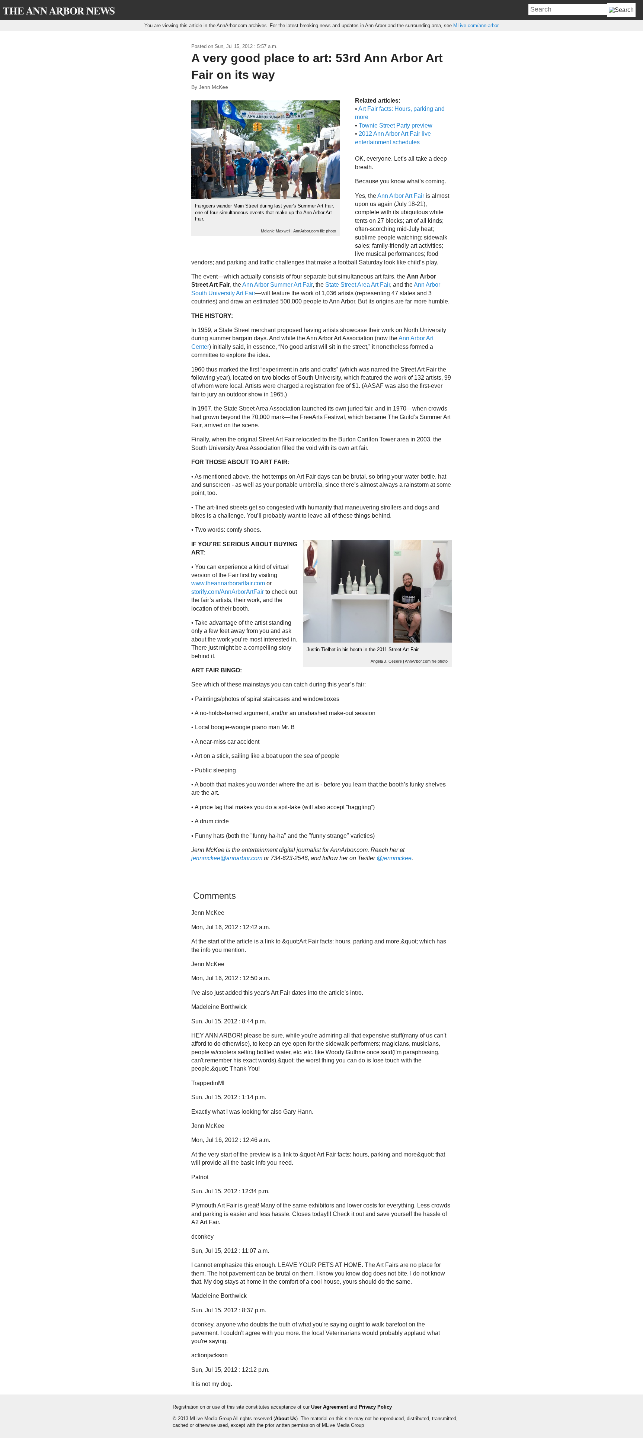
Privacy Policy (375, 1407)
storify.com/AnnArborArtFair (227, 592)
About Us (285, 1418)
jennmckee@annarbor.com (226, 858)
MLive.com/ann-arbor (476, 25)
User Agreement (329, 1407)
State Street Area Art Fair (357, 285)
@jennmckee (394, 858)
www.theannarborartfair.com (228, 583)
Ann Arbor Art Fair (400, 196)
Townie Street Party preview (395, 125)
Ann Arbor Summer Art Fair (277, 285)
